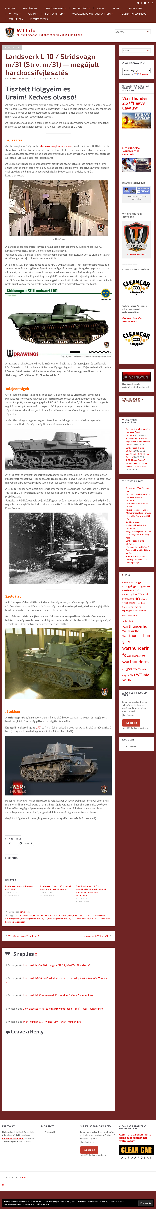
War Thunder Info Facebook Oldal (132, 400)
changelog (128, 586)
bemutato (27, 915)
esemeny (127, 594)
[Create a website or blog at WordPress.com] (3, 1185)
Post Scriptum (54, 14)
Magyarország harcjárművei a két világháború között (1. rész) (138, 516)
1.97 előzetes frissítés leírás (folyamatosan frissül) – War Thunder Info (63, 1008)
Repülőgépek (80, 8)
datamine (126, 590)
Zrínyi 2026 (16, 19)
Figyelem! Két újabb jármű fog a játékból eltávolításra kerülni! (138, 441)
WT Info (26, 30)
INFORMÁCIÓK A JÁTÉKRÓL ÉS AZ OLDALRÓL (131, 151)
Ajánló (32, 14)
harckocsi (49, 915)
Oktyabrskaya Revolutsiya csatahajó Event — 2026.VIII (138, 432)
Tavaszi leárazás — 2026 (137, 510)
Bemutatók (12, 47)
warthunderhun (136, 626)
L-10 (70, 915)
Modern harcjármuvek (133, 14)
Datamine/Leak (136, 590)
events (145, 594)
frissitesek (128, 602)
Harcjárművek (55, 8)
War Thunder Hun (130, 630)
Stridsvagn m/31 (12, 918)
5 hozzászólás (56, 78)
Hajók (100, 8)
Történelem (30, 8)
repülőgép (127, 610)
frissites (141, 598)
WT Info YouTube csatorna (136, 254)
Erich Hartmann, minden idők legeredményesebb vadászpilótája (136, 559)
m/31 (90, 915)
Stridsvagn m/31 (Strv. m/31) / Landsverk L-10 (68, 918)
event (137, 594)
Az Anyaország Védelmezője (96, 936)
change (136, 582)
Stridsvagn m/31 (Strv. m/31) (34, 918)
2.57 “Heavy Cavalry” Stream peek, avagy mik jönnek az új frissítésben (136, 463)
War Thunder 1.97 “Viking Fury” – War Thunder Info (52, 1021)
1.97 (38, 727)
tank (144, 610)
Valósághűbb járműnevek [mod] (91, 14)
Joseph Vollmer (60, 915)
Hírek (116, 8)
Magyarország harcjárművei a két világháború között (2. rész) (138, 534)
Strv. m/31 (95, 918)
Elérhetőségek (39, 19)
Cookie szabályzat (42, 1204)
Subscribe (131, 723)
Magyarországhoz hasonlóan (56, 146)
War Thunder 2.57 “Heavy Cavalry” (134, 103)
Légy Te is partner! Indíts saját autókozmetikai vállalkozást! (135, 1137)
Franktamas (16, 78)
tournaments (127, 616)
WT (133, 675)
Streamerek (136, 8)
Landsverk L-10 (80, 915)
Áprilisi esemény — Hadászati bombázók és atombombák (136, 525)
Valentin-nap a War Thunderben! (23, 936)
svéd (103, 918)
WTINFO (129, 680)
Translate (144, 74)
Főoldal (10, 8)
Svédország (20, 922)
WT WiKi (13, 14)
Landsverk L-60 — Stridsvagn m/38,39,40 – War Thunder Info (57, 965)
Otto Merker (99, 915)
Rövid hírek (137, 611)
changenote (142, 586)
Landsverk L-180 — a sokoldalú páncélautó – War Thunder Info (58, 995)
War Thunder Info (136, 655)
